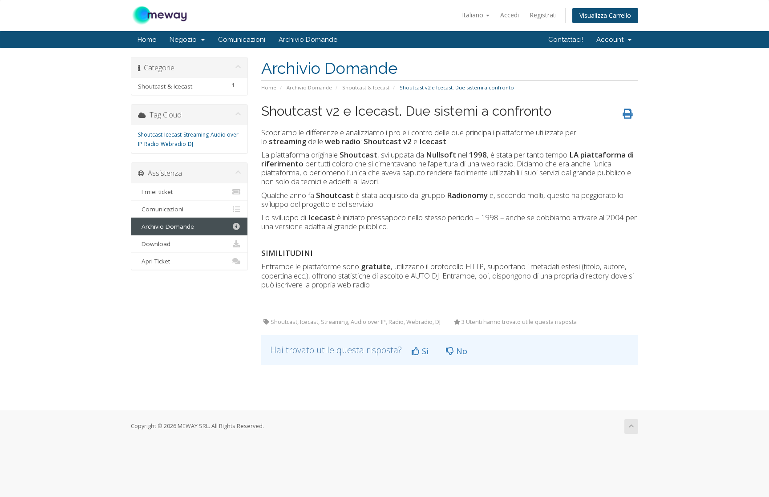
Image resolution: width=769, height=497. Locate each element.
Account (611, 40)
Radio (151, 144)
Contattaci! (565, 40)
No (460, 351)
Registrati (543, 15)
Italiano (473, 15)
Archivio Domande (308, 40)
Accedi (509, 15)
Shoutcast (150, 134)
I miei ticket (155, 192)
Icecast (173, 134)
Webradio (173, 144)
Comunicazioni (241, 40)
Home (147, 40)
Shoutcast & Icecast (365, 87)
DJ (190, 144)
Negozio (185, 40)
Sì (424, 351)
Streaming (196, 134)
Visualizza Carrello (605, 15)
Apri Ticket (154, 261)
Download (154, 244)
